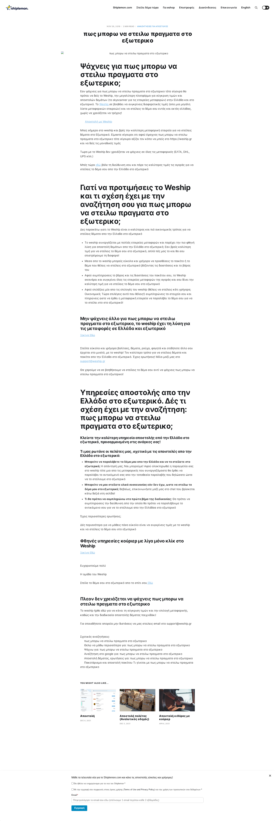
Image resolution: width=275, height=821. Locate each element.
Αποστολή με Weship (98, 121)
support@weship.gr (92, 361)
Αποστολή (87, 716)
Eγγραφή (79, 808)
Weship (104, 104)
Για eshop (169, 7)
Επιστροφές (186, 7)
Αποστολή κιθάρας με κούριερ (174, 717)
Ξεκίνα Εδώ (87, 335)
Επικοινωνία (229, 7)
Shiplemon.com (122, 7)
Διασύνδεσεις (207, 7)
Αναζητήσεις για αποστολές (152, 26)
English (245, 7)
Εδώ (150, 582)
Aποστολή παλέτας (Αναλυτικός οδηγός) (134, 717)
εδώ (98, 164)
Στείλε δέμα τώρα (147, 7)
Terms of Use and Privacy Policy (139, 789)
